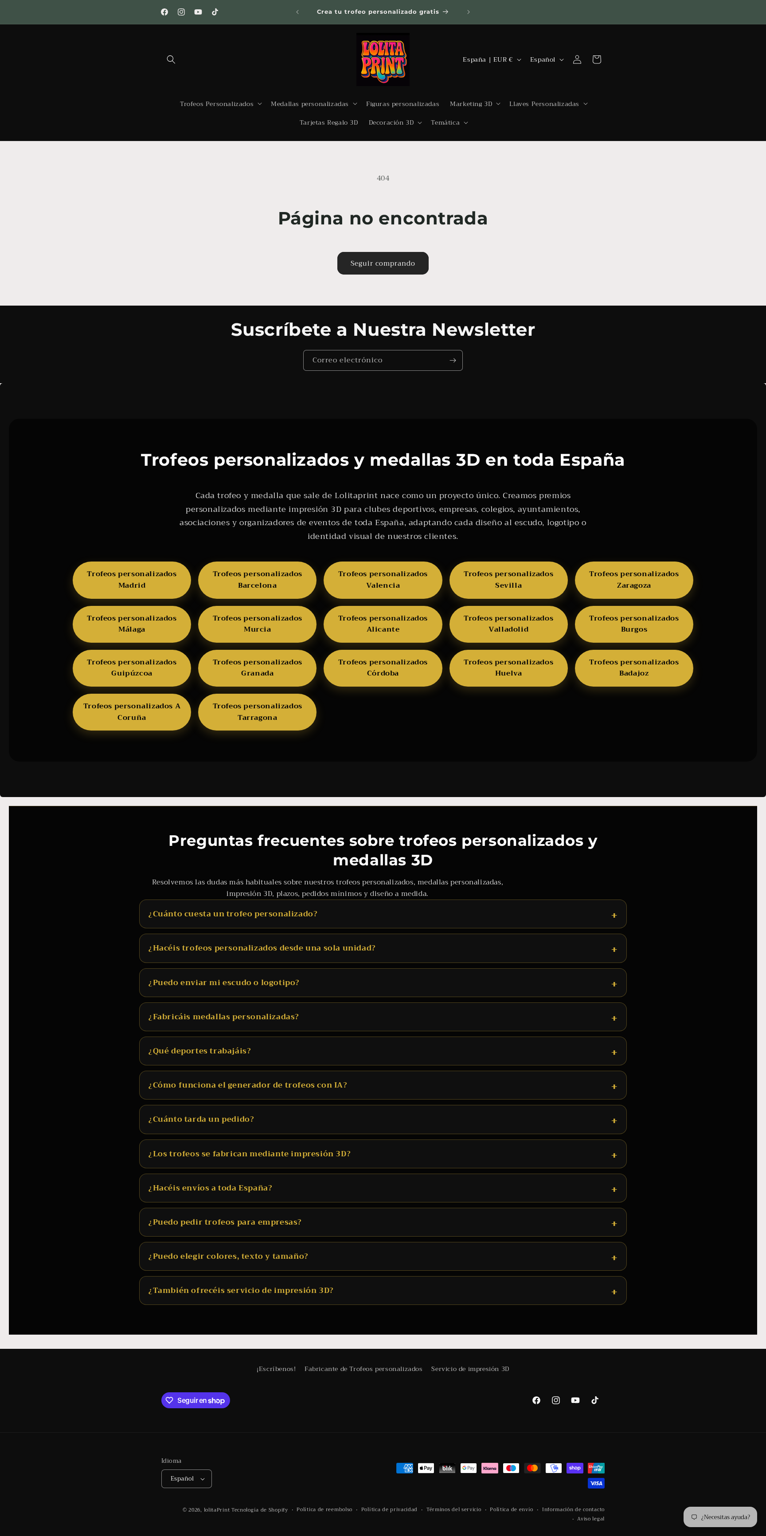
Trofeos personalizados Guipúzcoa (131, 668)
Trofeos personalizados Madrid (131, 580)
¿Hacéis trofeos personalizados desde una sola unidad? (262, 948)
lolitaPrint (217, 1510)
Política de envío (511, 1510)
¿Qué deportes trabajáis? (200, 1051)
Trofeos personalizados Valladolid (508, 624)
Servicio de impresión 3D (470, 1368)
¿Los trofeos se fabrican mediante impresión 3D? (250, 1154)
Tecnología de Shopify (259, 1510)
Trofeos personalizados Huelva (508, 668)
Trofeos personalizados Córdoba (383, 668)
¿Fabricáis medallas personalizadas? (224, 1017)
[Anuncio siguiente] (468, 12)
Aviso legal (591, 1519)
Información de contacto (573, 1510)
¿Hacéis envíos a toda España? (210, 1188)
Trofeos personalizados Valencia (383, 580)
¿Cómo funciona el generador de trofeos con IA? (248, 1085)
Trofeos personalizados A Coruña (131, 712)
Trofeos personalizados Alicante (383, 624)
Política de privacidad (389, 1510)
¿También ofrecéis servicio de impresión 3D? (241, 1290)
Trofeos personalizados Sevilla (508, 580)
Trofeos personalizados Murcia (257, 624)
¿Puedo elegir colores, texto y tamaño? (229, 1256)
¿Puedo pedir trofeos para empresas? (225, 1222)
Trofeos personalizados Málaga (131, 624)
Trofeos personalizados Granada (257, 668)
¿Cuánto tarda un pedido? (201, 1119)
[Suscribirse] (452, 360)
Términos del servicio (453, 1510)
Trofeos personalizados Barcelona (257, 580)
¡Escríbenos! (276, 1368)
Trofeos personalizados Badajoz (634, 668)
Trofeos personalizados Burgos (634, 624)
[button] (171, 59)
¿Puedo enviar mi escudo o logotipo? (224, 983)
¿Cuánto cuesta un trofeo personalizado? (233, 914)
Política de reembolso (324, 1510)
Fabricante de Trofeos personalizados (364, 1368)
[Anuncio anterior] (297, 12)
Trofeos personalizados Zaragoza (634, 580)
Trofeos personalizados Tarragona (257, 712)
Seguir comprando (383, 263)
